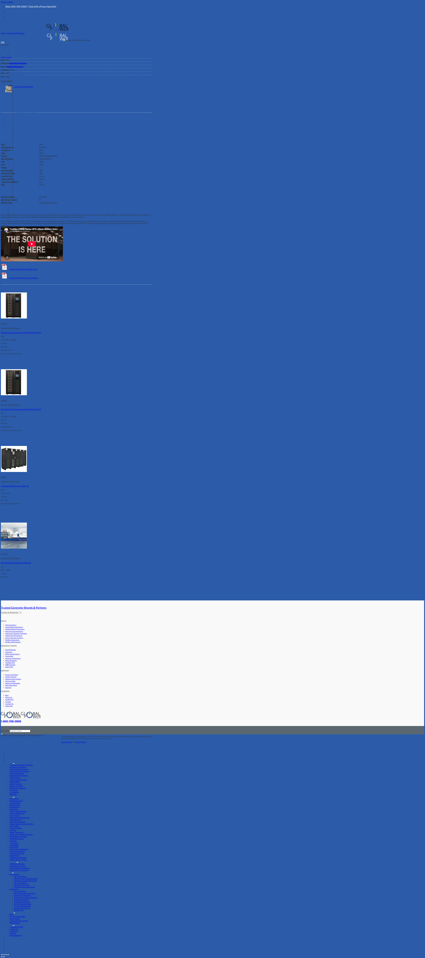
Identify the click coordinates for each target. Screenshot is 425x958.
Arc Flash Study (20, 167)
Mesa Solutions (11, 660)
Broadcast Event (16, 801)
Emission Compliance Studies (25, 188)
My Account (9, 757)
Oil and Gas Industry (22, 110)
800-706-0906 (13, 752)
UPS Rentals (14, 855)
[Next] (3, 42)
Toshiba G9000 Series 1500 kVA (15, 486)
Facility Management (22, 99)
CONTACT (9, 14)
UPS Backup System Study (24, 177)
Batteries (13, 80)
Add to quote (6, 57)
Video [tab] (7, 123)
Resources (9, 912)
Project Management (22, 196)
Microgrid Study (20, 173)
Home (3, 33)
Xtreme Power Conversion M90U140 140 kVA (21, 332)
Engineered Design (21, 190)
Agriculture (14, 799)
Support (8, 687)
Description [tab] (10, 121)
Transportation (20, 116)
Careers (13, 225)
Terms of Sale (10, 681)
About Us (8, 697)
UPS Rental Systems (18, 156)
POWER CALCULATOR (14, 11)
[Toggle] (14, 763)
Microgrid (18, 137)
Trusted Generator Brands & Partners (23, 607)
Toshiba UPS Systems (14, 67)
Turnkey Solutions (21, 143)
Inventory (9, 49)
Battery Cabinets (16, 72)
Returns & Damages (12, 683)
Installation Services (22, 192)
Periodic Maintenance (22, 194)
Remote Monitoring (22, 198)
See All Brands (10, 650)
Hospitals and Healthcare (24, 106)
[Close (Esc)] (8, 954)
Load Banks (14, 78)
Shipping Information (13, 679)
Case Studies (15, 211)
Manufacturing (20, 108)
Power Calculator (17, 204)
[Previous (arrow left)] (2, 956)
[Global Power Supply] (21, 718)
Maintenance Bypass (18, 74)
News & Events (16, 935)
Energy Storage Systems (14, 638)
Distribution (19, 95)
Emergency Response (22, 185)
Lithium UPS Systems (18, 780)
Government (19, 103)
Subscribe (9, 706)
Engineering (14, 164)
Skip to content (7, 2)
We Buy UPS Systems (13, 642)
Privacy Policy (80, 742)
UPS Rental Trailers (17, 154)
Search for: (5, 731)
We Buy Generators (12, 640)
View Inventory (10, 625)
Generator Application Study (25, 171)
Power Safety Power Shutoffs (21, 824)
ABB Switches (10, 665)
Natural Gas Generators (19, 61)
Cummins (8, 652)
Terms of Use (66, 742)
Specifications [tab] (11, 119)
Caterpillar (9, 656)
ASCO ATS (9, 667)
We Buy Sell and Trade (22, 150)
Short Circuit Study (21, 175)
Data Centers (15, 805)
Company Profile (16, 219)
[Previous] (2, 42)
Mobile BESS (15, 68)
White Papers (15, 923)
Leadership (9, 699)
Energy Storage (16, 70)
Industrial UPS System (16, 33)
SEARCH (8, 17)
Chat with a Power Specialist (42, 6)
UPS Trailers (19, 146)
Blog (11, 207)
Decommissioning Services (24, 183)
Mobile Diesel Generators (20, 57)
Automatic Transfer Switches (25, 124)
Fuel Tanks (14, 76)
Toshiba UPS (10, 663)
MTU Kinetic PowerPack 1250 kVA (16, 563)
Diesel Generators (17, 59)
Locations (14, 931)
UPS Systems (15, 777)
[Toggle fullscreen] (4, 954)
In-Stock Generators (18, 767)
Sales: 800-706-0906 (16, 6)
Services (8, 162)
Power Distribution (21, 141)
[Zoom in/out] (2, 954)
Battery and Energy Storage (25, 127)
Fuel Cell (13, 841)
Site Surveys (19, 200)
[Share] (6, 954)
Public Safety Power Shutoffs (25, 112)
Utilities (17, 118)
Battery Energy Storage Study (26, 169)
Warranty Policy (11, 685)
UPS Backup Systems (22, 148)
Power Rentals (11, 152)
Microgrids (14, 847)
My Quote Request (12, 754)
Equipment (14, 179)
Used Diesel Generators (19, 55)
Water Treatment (21, 120)
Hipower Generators (13, 658)
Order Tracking (10, 677)
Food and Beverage (21, 101)
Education (18, 97)
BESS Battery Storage (18, 836)
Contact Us (9, 704)
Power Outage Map (17, 209)
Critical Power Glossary (19, 213)
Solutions (8, 797)
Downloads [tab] (9, 125)
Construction (15, 803)
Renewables (18, 114)
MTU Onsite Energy (12, 654)
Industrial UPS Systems (13, 636)
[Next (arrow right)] (4, 956)
